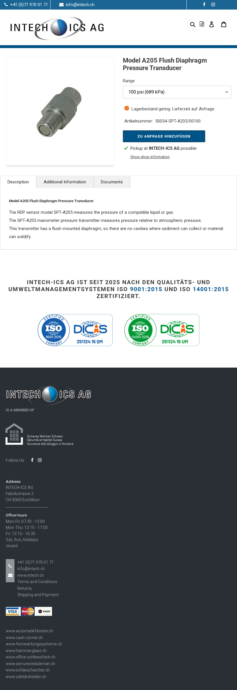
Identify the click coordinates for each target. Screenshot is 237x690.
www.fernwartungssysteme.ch (34, 644)
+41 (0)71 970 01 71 (35, 562)
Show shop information (150, 157)
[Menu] (183, 24)
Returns (24, 588)
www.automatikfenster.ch (29, 631)
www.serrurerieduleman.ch (30, 663)
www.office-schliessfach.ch (30, 657)
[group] (60, 111)
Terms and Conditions (37, 581)
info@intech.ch (31, 568)
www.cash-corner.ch (24, 637)
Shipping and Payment (38, 594)
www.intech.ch (30, 575)
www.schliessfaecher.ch (28, 670)
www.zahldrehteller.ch (26, 676)
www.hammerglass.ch (26, 650)
